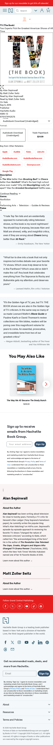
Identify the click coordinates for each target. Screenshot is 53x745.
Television (24, 205)
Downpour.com (33, 164)
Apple (4, 151)
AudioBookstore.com (11, 164)
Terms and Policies (12, 719)
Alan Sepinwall (10, 90)
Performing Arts (8, 205)
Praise (3, 208)
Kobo (28, 151)
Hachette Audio (7, 110)
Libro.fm (40, 151)
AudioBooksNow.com (32, 158)
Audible (17, 151)
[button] (30, 19)
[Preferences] (36, 10)
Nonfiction (5, 199)
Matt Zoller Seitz (17, 573)
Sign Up (40, 444)
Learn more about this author (16, 560)
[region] (26, 384)
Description (6, 175)
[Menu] (5, 10)
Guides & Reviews (41, 205)
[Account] (42, 10)
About (6, 704)
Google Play (7, 171)
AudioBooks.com (9, 158)
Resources (8, 712)
